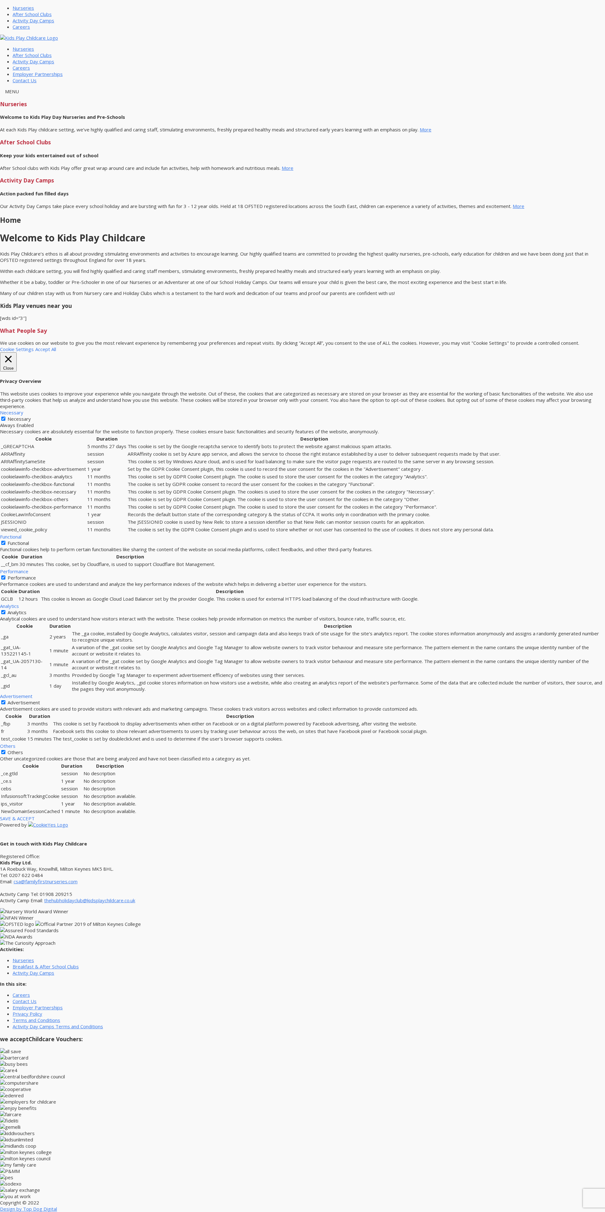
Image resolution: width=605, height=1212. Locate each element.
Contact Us (25, 80)
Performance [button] (14, 571)
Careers (21, 27)
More (425, 129)
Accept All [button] (45, 349)
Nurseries (23, 8)
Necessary (19, 419)
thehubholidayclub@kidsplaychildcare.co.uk (89, 900)
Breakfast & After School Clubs (46, 966)
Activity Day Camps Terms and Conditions (58, 1026)
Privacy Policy (27, 1014)
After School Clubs (32, 14)
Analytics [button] (9, 606)
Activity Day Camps (33, 20)
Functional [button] (10, 537)
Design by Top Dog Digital (28, 1209)
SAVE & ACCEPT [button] (17, 818)
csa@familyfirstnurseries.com (46, 881)
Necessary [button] (11, 412)
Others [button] (7, 746)
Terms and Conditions (36, 1020)
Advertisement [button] (16, 696)
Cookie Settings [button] (17, 349)
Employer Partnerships (38, 74)
